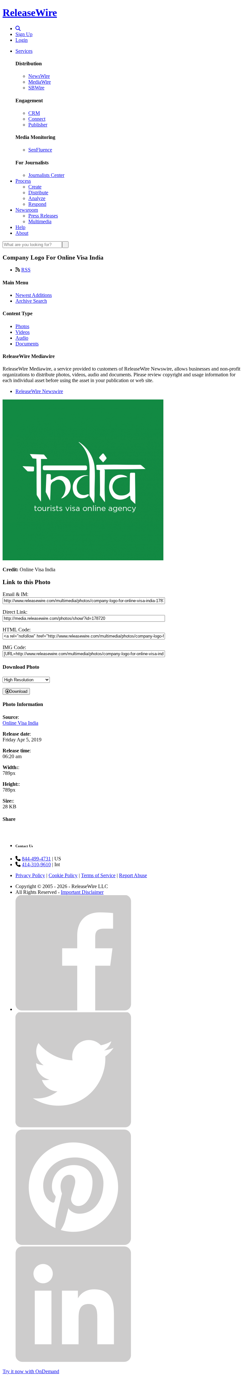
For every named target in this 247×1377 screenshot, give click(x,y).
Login (21, 40)
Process (23, 181)
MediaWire (39, 82)
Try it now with (31, 1371)
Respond (37, 204)
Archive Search (31, 301)
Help (20, 227)
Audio (21, 338)
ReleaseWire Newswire (39, 391)
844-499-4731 (36, 858)
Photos (22, 326)
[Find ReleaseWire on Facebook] (73, 1009)
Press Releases (43, 215)
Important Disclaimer (82, 892)
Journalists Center (46, 175)
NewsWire (39, 76)
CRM (34, 113)
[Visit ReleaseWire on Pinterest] (73, 1243)
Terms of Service (98, 875)
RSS (26, 269)
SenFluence (40, 149)
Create (34, 186)
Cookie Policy (63, 875)
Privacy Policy (30, 875)
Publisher (37, 124)
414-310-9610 (36, 864)
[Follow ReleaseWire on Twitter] (73, 1126)
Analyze (36, 198)
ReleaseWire (30, 12)
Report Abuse (133, 875)
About (21, 233)
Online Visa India (20, 723)
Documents (27, 343)
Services (23, 51)
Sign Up (23, 34)
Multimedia (39, 221)
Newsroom (26, 210)
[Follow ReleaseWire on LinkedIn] (73, 1360)
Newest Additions (33, 295)
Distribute (38, 192)
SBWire (36, 87)
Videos (22, 332)
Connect (36, 119)
